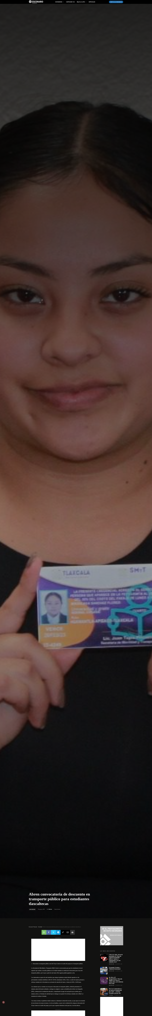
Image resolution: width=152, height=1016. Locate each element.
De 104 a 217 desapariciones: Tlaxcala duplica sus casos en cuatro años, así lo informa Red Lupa (116, 980)
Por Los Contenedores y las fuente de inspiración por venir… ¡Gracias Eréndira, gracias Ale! (115, 991)
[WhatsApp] (44, 932)
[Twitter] (53, 932)
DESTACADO (111, 970)
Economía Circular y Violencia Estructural (114, 968)
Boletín (50, 909)
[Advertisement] (58, 950)
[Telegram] (58, 932)
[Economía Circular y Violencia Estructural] (104, 970)
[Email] (67, 932)
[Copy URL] (63, 932)
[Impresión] (72, 932)
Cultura (111, 995)
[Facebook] (48, 932)
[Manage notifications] (3, 1002)
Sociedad (32, 909)
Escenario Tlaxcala (33, 927)
